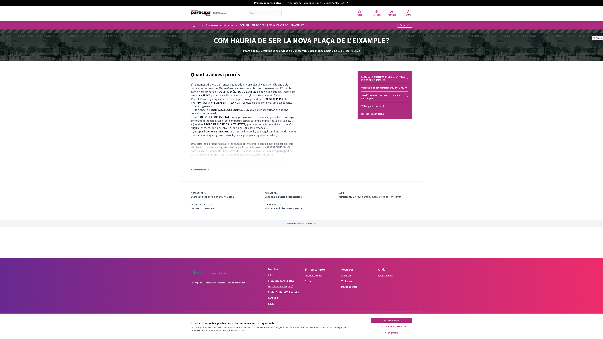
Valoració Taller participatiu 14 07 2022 (382, 87)
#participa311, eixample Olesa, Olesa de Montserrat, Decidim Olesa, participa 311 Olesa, (298, 51)
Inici (270, 275)
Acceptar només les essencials (391, 326)
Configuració (391, 332)
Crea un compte (313, 275)
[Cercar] (277, 13)
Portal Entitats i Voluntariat (283, 292)
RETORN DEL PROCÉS (372, 113)
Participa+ (274, 297)
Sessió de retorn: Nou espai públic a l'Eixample (380, 97)
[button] (200, 169)
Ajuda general (385, 275)
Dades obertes (349, 286)
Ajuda (271, 303)
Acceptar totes (391, 320)
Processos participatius (219, 25)
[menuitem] (384, 79)
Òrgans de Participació (280, 286)
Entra (308, 281)
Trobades (346, 281)
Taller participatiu (371, 106)
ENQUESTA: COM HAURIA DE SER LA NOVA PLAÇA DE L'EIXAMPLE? (383, 78)
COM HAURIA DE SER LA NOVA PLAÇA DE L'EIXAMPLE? (272, 25)
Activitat (346, 275)
